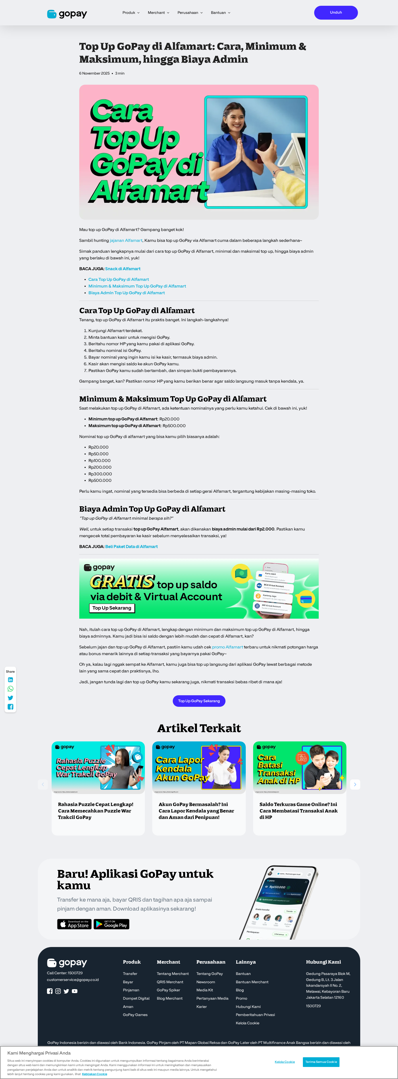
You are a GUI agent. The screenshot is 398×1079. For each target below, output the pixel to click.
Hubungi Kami (248, 1007)
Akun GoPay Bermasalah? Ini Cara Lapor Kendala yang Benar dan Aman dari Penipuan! (196, 811)
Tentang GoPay (209, 974)
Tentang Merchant (173, 974)
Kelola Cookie (247, 1023)
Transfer (130, 974)
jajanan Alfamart (126, 240)
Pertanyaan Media (212, 998)
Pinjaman (131, 990)
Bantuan (243, 974)
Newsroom (205, 982)
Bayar (128, 982)
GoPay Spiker (168, 990)
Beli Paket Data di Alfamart (131, 547)
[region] (199, 1062)
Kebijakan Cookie (94, 1074)
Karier (201, 1007)
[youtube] (74, 991)
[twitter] (66, 991)
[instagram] (58, 991)
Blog (240, 990)
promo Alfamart (227, 647)
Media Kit (204, 990)
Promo (241, 998)
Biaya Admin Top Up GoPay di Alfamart (126, 293)
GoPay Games (135, 1015)
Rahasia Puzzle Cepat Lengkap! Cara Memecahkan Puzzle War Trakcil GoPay (95, 811)
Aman (128, 1007)
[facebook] (50, 991)
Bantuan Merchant (252, 982)
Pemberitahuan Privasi (255, 1015)
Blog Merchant (170, 998)
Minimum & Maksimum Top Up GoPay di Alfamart (137, 286)
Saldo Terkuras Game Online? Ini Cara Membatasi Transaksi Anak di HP (299, 811)
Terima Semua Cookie (321, 1062)
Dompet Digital (136, 998)
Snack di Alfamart (122, 269)
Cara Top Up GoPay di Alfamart (118, 279)
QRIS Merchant (170, 982)
